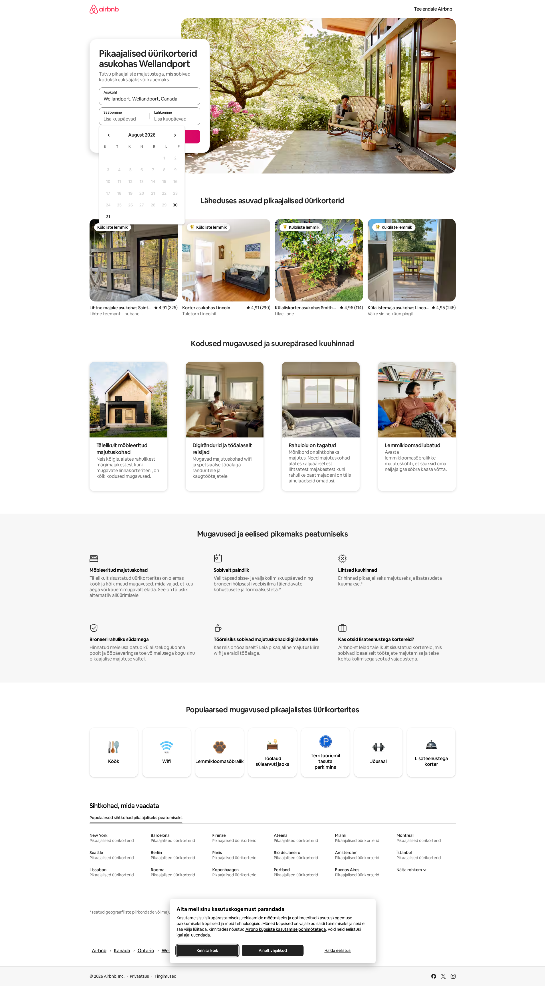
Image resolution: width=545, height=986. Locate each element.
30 (175, 205)
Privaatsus (139, 976)
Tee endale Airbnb (433, 9)
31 (108, 216)
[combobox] (150, 98)
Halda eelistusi (337, 950)
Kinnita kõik (207, 950)
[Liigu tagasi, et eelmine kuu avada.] (109, 135)
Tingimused (165, 976)
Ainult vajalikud (272, 950)
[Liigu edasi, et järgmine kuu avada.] (175, 135)
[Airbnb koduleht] (104, 9)
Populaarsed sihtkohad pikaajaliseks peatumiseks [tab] (136, 817)
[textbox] (124, 118)
